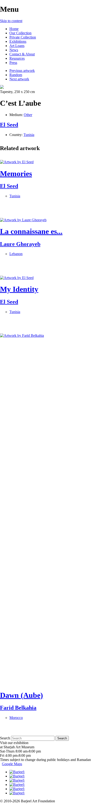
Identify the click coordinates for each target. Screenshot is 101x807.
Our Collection (20, 33)
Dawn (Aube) (21, 695)
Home (14, 29)
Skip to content (11, 21)
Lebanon (16, 254)
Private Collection (22, 37)
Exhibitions (17, 41)
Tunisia (28, 135)
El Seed (9, 125)
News (13, 50)
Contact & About (22, 54)
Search (5, 738)
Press (13, 63)
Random (15, 75)
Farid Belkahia (18, 708)
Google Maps (12, 764)
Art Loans (16, 46)
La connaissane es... (31, 231)
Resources (17, 58)
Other (28, 115)
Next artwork (19, 79)
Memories (16, 173)
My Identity (19, 289)
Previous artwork (22, 71)
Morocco (16, 718)
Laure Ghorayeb (20, 244)
